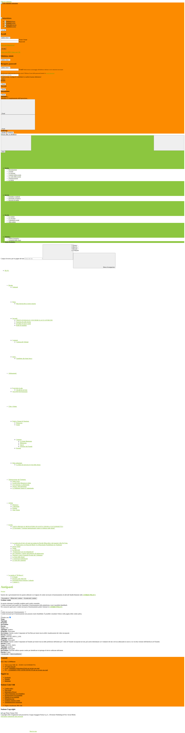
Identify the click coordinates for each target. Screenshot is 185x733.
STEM (10, 503)
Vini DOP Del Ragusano (19, 391)
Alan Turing (16, 510)
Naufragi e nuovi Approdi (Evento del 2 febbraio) (27, 555)
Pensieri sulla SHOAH (19, 579)
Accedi (3, 30)
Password (22, 42)
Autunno (19, 439)
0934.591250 (11, 666)
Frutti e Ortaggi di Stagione (20, 421)
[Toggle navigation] (16, 143)
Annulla (4, 132)
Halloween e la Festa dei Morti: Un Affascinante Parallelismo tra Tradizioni (39, 545)
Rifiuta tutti (16, 598)
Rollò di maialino (21, 325)
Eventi (10, 525)
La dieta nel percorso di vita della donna (28, 465)
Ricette (75, 249)
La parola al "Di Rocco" (16, 575)
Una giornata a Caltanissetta (20, 485)
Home (75, 245)
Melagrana (23, 443)
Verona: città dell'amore (19, 486)
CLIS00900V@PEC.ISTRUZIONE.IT (28, 670)
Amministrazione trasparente (13, 702)
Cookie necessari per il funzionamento (12, 612)
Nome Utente (23, 40)
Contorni (15, 340)
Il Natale (15, 577)
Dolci (14, 357)
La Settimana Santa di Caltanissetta (23, 488)
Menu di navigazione (109, 267)
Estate (18, 425)
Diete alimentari (17, 463)
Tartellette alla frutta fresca (24, 358)
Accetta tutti (30, 598)
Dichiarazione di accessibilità (13, 695)
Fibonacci (15, 505)
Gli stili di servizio (21, 390)
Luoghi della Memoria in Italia (21, 483)
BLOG (75, 247)
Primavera (19, 423)
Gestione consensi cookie (12, 700)
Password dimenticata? (8, 45)
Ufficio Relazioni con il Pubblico (15, 694)
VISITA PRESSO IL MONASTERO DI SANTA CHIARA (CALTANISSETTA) (37, 526)
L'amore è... (16, 582)
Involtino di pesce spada (23, 323)
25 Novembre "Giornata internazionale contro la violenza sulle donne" (33, 528)
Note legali (8, 690)
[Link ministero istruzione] (9, 3)
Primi (14, 302)
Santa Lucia (16, 481)
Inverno (18, 448)
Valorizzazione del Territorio (17, 479)
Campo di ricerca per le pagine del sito (12, 258)
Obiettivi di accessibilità (12, 697)
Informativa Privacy (11, 692)
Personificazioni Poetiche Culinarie (23, 580)
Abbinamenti (12, 373)
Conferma (10, 132)
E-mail (21, 69)
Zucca (22, 445)
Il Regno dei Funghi (26, 446)
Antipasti (15, 287)
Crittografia (15, 506)
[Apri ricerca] (169, 143)
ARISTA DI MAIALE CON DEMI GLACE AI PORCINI (34, 320)
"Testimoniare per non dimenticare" (23, 552)
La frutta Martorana (26, 441)
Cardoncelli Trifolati (22, 342)
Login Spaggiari (50, 73)
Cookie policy (9, 688)
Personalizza (5, 598)
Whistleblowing (9, 699)
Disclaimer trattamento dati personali (12, 716)
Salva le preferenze (15, 654)
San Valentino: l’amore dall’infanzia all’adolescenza (28, 553)
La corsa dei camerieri (19, 560)
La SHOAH (16, 550)
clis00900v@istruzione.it (24, 668)
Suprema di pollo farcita (23, 322)
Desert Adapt (16, 546)
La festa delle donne (18, 557)
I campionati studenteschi (20, 558)
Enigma (14, 508)
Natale (14, 548)
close (3, 151)
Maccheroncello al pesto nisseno (26, 303)
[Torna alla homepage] (92, 134)
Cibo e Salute (12, 406)
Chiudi (3, 84)
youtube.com (5, 617)
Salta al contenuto (6, 1)
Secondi (15, 318)
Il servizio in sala (17, 388)
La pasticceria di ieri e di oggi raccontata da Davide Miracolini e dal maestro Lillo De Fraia (40, 543)
